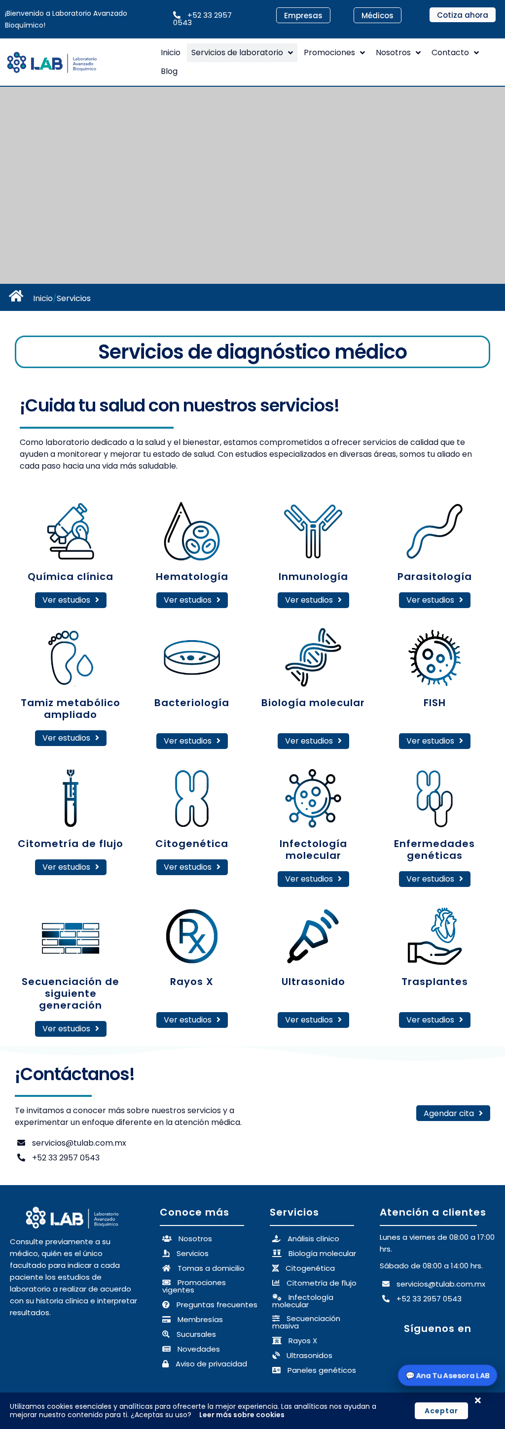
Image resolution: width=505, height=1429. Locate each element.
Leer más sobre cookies (242, 1415)
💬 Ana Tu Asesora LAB (447, 1375)
